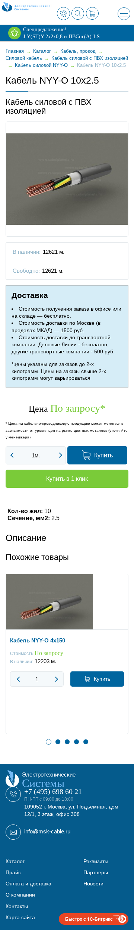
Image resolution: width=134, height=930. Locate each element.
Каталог (15, 861)
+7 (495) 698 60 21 (53, 791)
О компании (20, 895)
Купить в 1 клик (67, 479)
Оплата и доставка (28, 884)
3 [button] (67, 741)
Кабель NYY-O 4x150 (37, 640)
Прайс (13, 872)
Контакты (17, 906)
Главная (15, 51)
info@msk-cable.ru (47, 831)
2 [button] (57, 741)
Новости (93, 884)
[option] (67, 659)
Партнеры (95, 872)
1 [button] (48, 741)
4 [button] (76, 741)
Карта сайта (20, 917)
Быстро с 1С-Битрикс (89, 919)
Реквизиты (95, 861)
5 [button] (85, 741)
